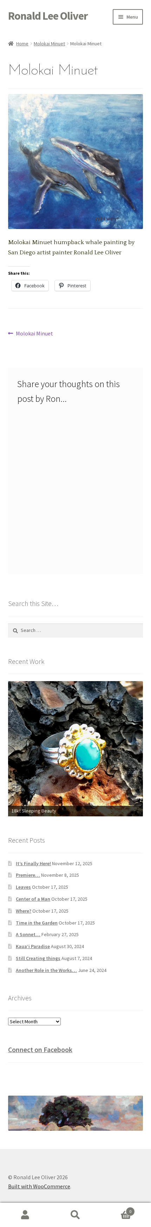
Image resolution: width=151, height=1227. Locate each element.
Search (75, 1215)
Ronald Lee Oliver (48, 16)
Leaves (23, 887)
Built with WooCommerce (39, 1186)
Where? (23, 911)
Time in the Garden (37, 923)
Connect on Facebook (40, 1049)
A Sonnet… (28, 934)
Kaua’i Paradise (33, 946)
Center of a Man (33, 899)
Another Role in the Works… (46, 970)
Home (22, 43)
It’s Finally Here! (33, 863)
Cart (116, 1209)
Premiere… (28, 875)
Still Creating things (38, 958)
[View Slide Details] (75, 734)
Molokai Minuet (49, 43)
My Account (25, 1215)
